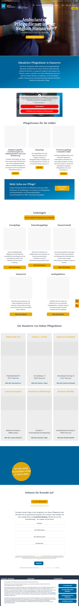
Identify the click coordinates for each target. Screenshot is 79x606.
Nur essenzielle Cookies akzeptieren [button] (67, 590)
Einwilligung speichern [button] (67, 601)
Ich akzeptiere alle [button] (67, 585)
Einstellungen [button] (52, 592)
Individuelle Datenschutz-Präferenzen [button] (68, 596)
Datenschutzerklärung (31, 591)
